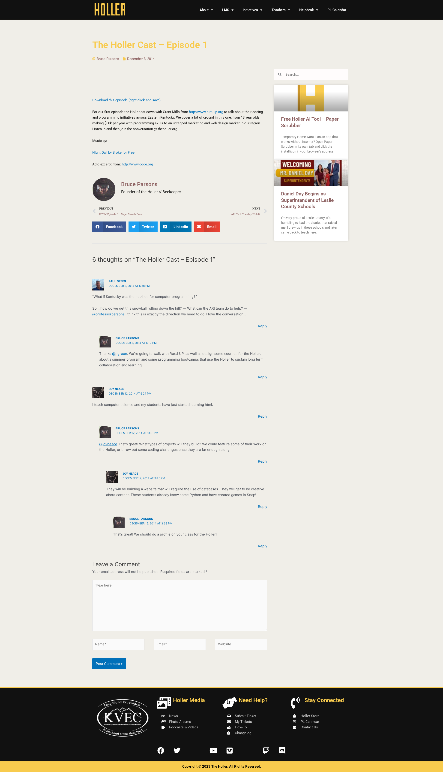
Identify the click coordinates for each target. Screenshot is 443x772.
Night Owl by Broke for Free (113, 152)
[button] (109, 226)
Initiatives (250, 10)
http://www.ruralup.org (206, 112)
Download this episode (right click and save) (126, 100)
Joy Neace (116, 389)
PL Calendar (336, 10)
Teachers (279, 10)
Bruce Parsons (127, 338)
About (204, 10)
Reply (262, 326)
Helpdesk (306, 10)
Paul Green (117, 281)
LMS (225, 10)
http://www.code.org (137, 164)
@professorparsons (108, 314)
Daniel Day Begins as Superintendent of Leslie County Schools (307, 200)
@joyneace (108, 444)
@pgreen (119, 353)
